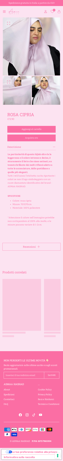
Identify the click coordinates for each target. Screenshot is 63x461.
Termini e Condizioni (48, 404)
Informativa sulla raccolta (19, 457)
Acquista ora (31, 138)
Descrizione (14, 146)
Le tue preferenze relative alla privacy (34, 451)
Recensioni (29, 246)
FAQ (6, 404)
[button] (5, 11)
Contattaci (9, 399)
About (7, 389)
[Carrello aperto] (59, 11)
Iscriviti (52, 375)
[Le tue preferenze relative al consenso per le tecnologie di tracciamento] (58, 456)
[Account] (45, 11)
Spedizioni (9, 394)
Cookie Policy (45, 389)
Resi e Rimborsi (46, 399)
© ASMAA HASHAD (20, 441)
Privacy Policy (45, 394)
